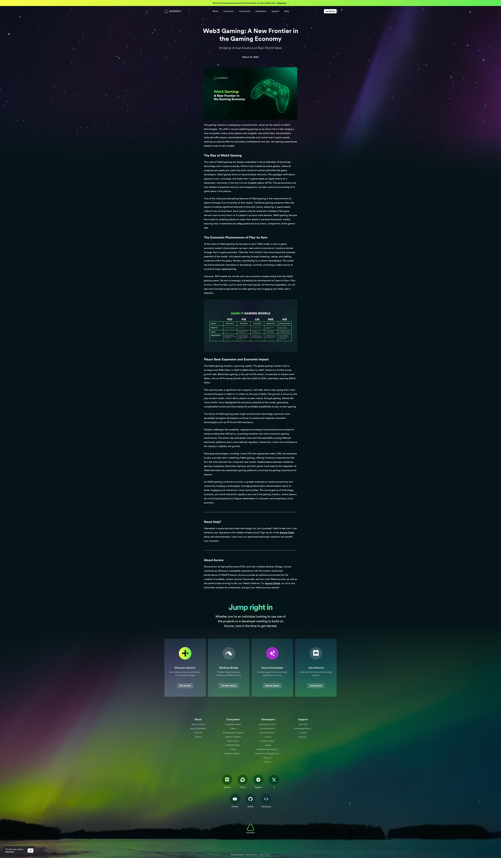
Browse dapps (272, 685)
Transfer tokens (228, 685)
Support (275, 11)
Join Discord (316, 685)
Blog (287, 11)
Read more (9, 852)
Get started (185, 685)
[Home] (172, 11)
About (215, 11)
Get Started (330, 11)
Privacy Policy (251, 855)
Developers (260, 11)
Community (244, 11)
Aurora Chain (287, 532)
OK (30, 851)
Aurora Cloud (272, 583)
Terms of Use (264, 855)
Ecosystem (228, 11)
